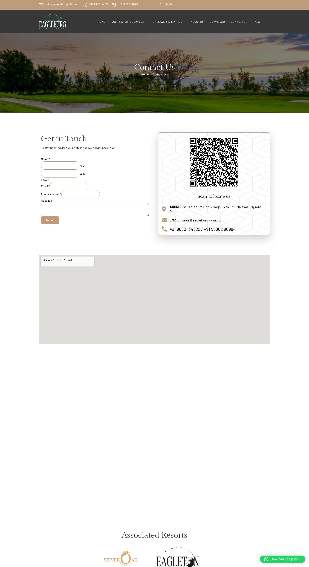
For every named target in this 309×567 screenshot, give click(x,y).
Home (101, 21)
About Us (197, 21)
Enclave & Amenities (167, 21)
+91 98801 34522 (99, 4)
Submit (50, 220)
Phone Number (51, 194)
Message (46, 200)
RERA (266, 4)
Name (45, 159)
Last (82, 173)
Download (217, 21)
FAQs (256, 21)
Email (45, 186)
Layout (45, 179)
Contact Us (239, 21)
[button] (282, 559)
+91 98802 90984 (128, 4)
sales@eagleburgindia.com (62, 4)
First (82, 165)
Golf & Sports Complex (127, 21)
